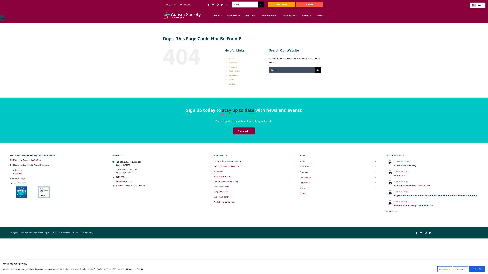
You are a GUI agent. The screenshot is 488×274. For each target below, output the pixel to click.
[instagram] (218, 5)
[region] (244, 267)
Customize (443, 269)
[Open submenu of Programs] (375, 172)
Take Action (234, 75)
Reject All (460, 269)
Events (231, 79)
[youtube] (213, 5)
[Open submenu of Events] (375, 188)
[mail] (227, 5)
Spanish (18, 173)
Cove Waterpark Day (405, 165)
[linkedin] (222, 5)
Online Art (399, 175)
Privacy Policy (87, 232)
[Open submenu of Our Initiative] (375, 177)
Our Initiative (234, 71)
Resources (233, 62)
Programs (233, 67)
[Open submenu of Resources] (375, 167)
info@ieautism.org (124, 181)
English (18, 170)
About (231, 58)
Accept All (477, 269)
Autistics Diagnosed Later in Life (412, 185)
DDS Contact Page (17, 178)
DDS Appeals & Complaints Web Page (25, 160)
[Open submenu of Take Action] (375, 183)
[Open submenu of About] (375, 161)
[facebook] (208, 5)
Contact (232, 84)
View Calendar (392, 211)
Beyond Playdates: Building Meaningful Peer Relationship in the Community (435, 195)
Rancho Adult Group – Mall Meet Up (413, 205)
